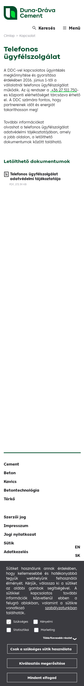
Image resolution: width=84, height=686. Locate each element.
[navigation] (77, 547)
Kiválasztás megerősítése (42, 663)
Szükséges (20, 621)
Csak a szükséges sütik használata (41, 649)
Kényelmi (46, 621)
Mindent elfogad (42, 677)
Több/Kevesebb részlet (57, 638)
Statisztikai (21, 630)
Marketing (48, 630)
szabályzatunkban (61, 607)
